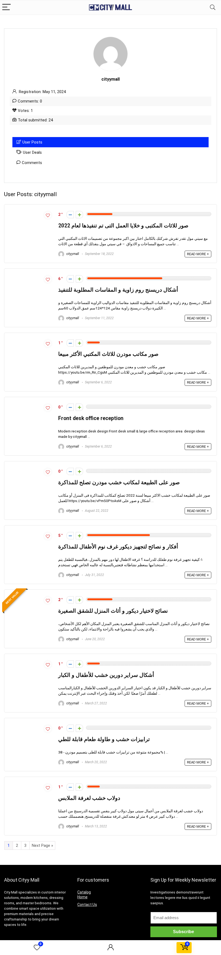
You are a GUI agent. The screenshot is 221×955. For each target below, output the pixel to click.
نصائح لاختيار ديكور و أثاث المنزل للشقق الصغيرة (113, 611)
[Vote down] (70, 214)
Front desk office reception (90, 418)
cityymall (72, 254)
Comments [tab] (32, 162)
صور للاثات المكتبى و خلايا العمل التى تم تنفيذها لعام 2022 (123, 226)
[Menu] (6, 7)
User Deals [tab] (32, 152)
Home (82, 897)
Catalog (84, 892)
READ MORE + (198, 254)
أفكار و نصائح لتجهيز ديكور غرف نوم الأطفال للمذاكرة (118, 547)
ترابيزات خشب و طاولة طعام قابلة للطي (104, 739)
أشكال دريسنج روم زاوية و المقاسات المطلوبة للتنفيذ (118, 290)
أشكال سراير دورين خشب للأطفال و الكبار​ (106, 675)
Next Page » (42, 845)
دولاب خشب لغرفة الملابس (89, 798)
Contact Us (87, 904)
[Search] (212, 7)
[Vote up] (79, 214)
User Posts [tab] (32, 142)
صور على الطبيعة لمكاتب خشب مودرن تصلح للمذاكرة (119, 482)
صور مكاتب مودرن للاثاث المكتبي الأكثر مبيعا (108, 354)
